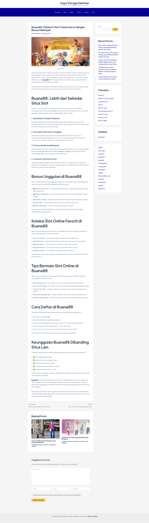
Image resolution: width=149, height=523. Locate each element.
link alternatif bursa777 (105, 111)
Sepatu (86, 12)
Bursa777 (101, 95)
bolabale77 (101, 157)
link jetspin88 (102, 163)
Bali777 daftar (102, 120)
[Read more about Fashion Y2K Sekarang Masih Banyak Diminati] (76, 427)
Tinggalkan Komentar (37, 444)
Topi (93, 12)
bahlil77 (100, 173)
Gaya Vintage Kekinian (74, 3)
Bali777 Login (102, 108)
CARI (115, 29)
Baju (65, 12)
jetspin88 (101, 160)
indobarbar (101, 169)
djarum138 (101, 188)
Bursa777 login (103, 114)
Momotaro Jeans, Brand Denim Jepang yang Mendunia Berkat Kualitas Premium (108, 55)
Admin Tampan (92, 516)
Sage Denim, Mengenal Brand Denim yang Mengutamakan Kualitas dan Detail (107, 47)
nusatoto (101, 179)
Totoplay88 (102, 166)
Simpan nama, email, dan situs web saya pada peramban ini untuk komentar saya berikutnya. (57, 495)
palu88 (100, 185)
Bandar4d (101, 137)
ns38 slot (101, 154)
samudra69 (101, 182)
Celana (71, 12)
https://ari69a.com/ (104, 176)
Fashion (78, 12)
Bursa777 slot (102, 117)
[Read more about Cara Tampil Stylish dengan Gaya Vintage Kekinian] (45, 429)
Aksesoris (58, 12)
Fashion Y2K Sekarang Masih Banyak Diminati (75, 438)
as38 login (101, 151)
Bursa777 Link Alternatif (106, 98)
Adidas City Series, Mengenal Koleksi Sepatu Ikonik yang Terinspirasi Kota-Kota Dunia (107, 62)
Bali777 (100, 105)
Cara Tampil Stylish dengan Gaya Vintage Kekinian (43, 441)
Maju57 (100, 147)
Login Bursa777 (103, 101)
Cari (99, 26)
